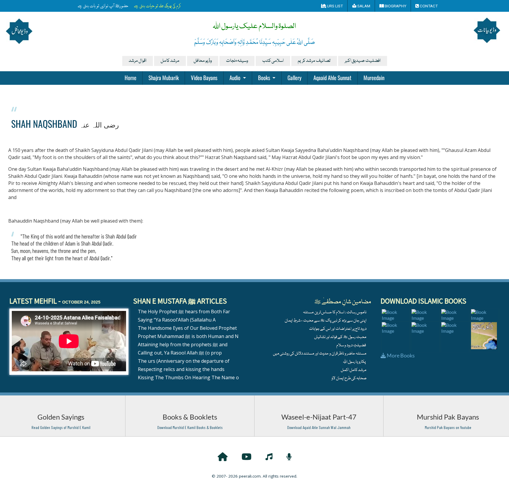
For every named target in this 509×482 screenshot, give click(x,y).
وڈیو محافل (203, 60)
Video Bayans (204, 77)
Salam (363, 6)
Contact (428, 6)
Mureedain (373, 77)
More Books (400, 355)
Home (130, 77)
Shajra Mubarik (163, 77)
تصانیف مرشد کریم (314, 60)
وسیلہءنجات (237, 60)
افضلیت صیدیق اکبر (363, 60)
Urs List (334, 6)
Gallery (294, 77)
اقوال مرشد (137, 60)
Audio (235, 77)
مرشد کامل (170, 60)
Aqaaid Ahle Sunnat (332, 77)
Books (264, 77)
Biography (395, 6)
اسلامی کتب (273, 60)
